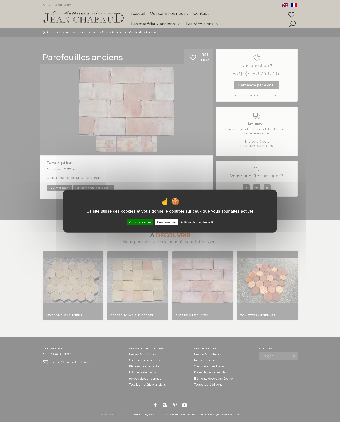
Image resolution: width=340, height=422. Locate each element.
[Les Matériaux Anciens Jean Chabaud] (83, 16)
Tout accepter (141, 222)
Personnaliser (166, 222)
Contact (201, 13)
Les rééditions (200, 24)
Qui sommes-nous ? (169, 13)
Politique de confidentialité (196, 222)
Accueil (138, 13)
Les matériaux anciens (153, 24)
